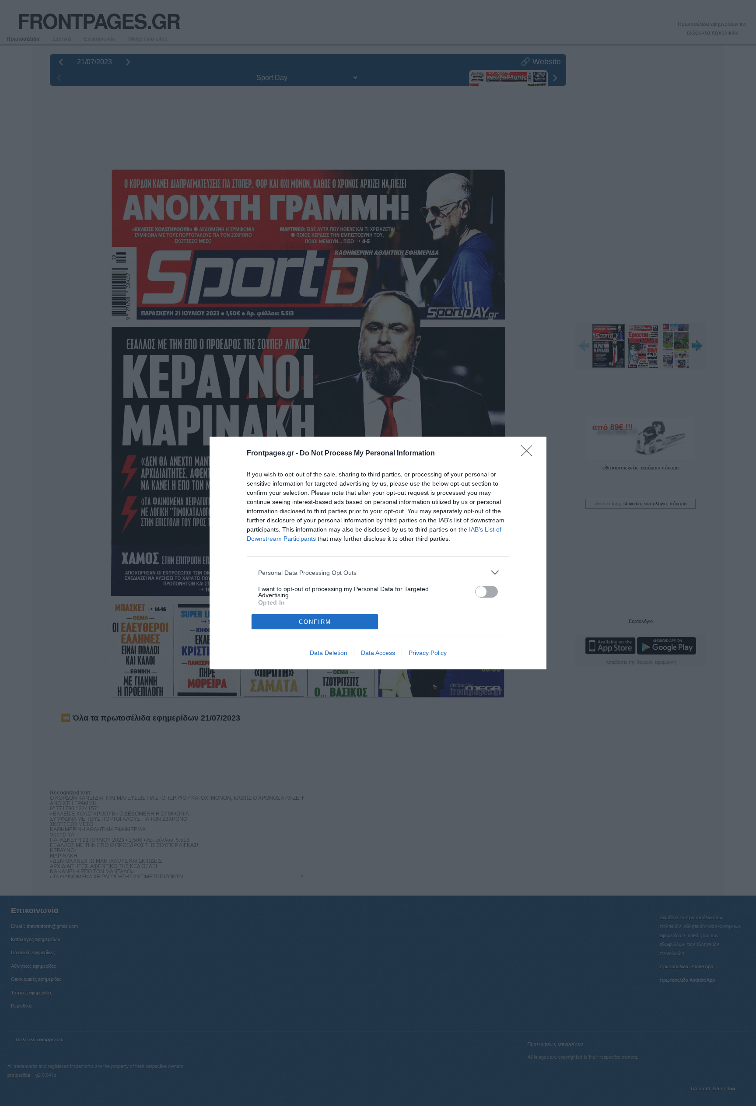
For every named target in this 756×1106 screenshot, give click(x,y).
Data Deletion (328, 652)
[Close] (529, 453)
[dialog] (378, 553)
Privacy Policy (428, 652)
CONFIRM (315, 622)
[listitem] (378, 572)
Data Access (378, 652)
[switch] (486, 592)
